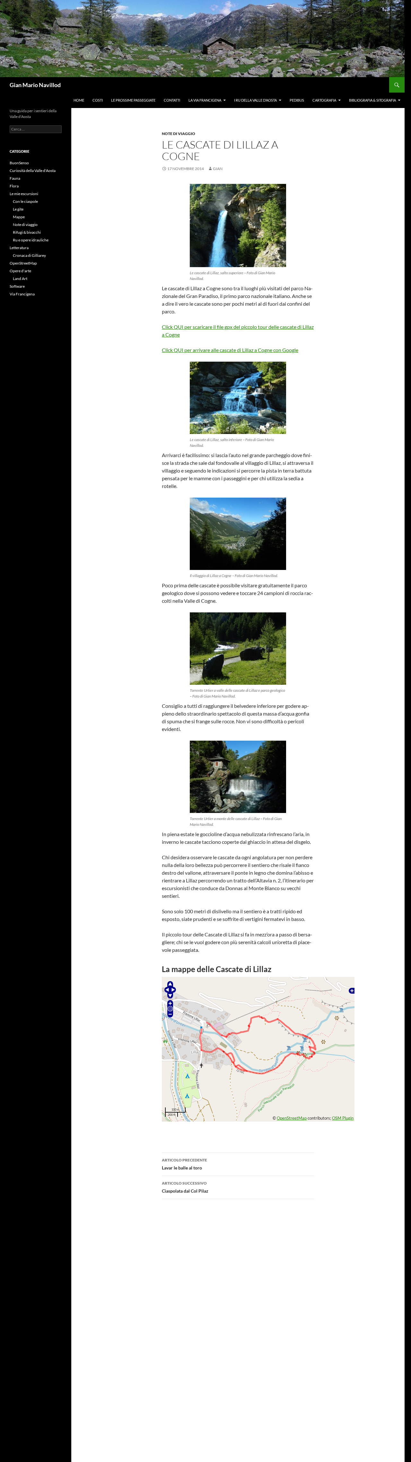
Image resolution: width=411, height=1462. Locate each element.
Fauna (15, 178)
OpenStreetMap (292, 1118)
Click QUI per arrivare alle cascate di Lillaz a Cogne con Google (230, 350)
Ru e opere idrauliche (30, 240)
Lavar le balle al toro (184, 1164)
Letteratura (19, 247)
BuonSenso (19, 162)
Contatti (172, 100)
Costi (97, 100)
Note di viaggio (178, 133)
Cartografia (324, 100)
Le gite (18, 209)
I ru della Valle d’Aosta (255, 100)
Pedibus (297, 100)
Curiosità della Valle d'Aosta (33, 170)
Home (79, 100)
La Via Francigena (204, 100)
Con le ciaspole (25, 201)
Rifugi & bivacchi (27, 232)
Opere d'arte (20, 270)
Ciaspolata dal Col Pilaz (185, 1187)
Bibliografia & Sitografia (372, 100)
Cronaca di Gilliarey (29, 255)
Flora (14, 186)
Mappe (19, 216)
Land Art (20, 278)
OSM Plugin (343, 1118)
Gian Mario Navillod (35, 84)
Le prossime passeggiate (133, 100)
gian (218, 168)
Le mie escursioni (24, 193)
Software (17, 286)
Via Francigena (22, 294)
